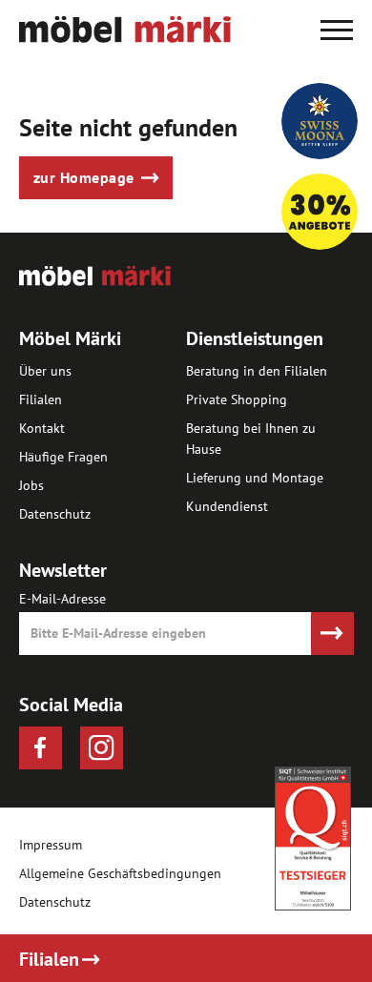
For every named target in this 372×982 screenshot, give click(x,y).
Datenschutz (55, 513)
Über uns (45, 370)
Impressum (50, 845)
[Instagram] (101, 747)
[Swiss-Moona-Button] (319, 121)
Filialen (40, 399)
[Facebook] (40, 747)
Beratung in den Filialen (256, 370)
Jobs (31, 485)
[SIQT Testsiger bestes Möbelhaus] (313, 838)
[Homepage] (125, 37)
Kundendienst (227, 506)
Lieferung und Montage (254, 477)
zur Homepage (83, 177)
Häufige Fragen (63, 456)
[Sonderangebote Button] (319, 212)
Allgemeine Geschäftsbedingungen (120, 874)
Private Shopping (236, 399)
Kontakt (42, 428)
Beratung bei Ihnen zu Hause (251, 438)
